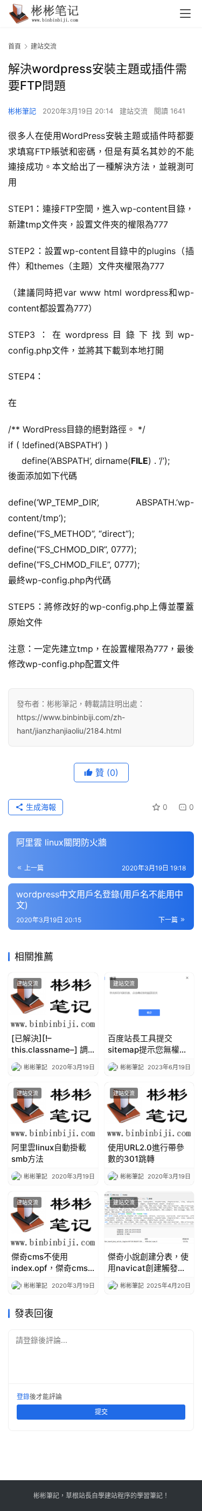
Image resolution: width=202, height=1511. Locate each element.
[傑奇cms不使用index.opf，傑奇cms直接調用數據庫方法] (53, 1220)
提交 (101, 1412)
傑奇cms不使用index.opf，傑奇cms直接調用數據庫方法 (49, 1263)
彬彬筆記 (22, 110)
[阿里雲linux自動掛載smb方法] (53, 1110)
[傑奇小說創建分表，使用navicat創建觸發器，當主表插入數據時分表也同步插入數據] (149, 1220)
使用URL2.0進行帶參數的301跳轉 (146, 1153)
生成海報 (40, 806)
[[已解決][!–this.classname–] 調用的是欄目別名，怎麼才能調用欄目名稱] (53, 1001)
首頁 (14, 46)
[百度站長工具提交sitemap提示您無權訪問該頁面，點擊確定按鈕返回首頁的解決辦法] (149, 1001)
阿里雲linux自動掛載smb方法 (48, 1153)
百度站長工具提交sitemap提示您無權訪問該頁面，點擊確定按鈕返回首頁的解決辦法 (148, 1044)
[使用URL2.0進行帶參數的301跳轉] (149, 1110)
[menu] (185, 13)
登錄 (23, 1397)
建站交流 (134, 110)
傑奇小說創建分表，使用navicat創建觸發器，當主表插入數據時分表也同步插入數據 (148, 1263)
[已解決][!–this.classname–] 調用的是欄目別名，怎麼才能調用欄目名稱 (51, 1044)
